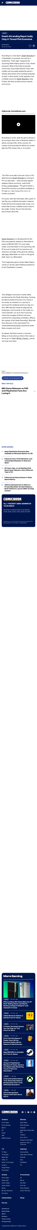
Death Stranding (28, 55)
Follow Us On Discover (12, 378)
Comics (5, 1120)
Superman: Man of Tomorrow (25, 1143)
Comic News (5, 1122)
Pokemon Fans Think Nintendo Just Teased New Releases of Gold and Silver (18, 461)
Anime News (5, 1178)
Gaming (4, 33)
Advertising (5, 1211)
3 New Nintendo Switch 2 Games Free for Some (13, 1017)
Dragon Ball (5, 1180)
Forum (4, 1203)
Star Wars (23, 1183)
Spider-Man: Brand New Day (27, 1131)
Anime (4, 1175)
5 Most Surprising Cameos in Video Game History (18, 478)
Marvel (4, 1128)
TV (3, 1149)
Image (3, 1133)
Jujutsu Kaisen (6, 1185)
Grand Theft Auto (25, 1190)
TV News (4, 1152)
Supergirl (22, 1128)
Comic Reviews (6, 1125)
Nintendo (22, 1157)
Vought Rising (6, 1167)
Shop (22, 1198)
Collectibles (6, 1198)
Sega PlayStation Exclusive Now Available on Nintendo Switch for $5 (18, 452)
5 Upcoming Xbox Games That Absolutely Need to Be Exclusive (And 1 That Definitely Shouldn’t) (13, 1082)
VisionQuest (5, 1170)
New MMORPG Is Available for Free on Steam (13, 1053)
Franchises (25, 1175)
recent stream (13, 186)
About (4, 1214)
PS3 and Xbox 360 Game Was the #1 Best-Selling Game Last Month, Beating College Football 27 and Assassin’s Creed (17, 1005)
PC (15, 143)
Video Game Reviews (26, 1154)
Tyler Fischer (6, 44)
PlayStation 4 (24, 373)
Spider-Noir (5, 1157)
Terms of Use (6, 522)
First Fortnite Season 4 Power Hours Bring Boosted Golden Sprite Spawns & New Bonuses (12, 1041)
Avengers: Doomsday (26, 1140)
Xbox (21, 1160)
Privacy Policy (23, 522)
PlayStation (16, 373)
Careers (4, 1216)
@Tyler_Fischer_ (22, 338)
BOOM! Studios (6, 1138)
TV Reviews (5, 1154)
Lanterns (4, 1165)
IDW (3, 1135)
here (7, 254)
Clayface (22, 1135)
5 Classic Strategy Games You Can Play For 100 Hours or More (13, 1028)
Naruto (4, 1188)
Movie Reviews (24, 1125)
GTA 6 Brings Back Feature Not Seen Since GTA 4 (12, 1095)
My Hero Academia (7, 1190)
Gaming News (24, 1152)
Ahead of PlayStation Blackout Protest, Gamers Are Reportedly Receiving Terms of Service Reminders (13, 1067)
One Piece (5, 1193)
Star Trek (23, 1185)
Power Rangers (24, 1188)
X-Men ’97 (5, 1160)
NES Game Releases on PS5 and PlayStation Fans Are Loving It (15, 391)
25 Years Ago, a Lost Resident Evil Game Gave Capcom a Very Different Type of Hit (18, 470)
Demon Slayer (6, 1183)
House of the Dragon (8, 1162)
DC (3, 1130)
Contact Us (5, 1208)
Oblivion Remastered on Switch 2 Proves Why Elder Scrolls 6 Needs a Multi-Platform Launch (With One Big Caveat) (19, 488)
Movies (23, 1120)
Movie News (23, 1122)
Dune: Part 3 (24, 1137)
